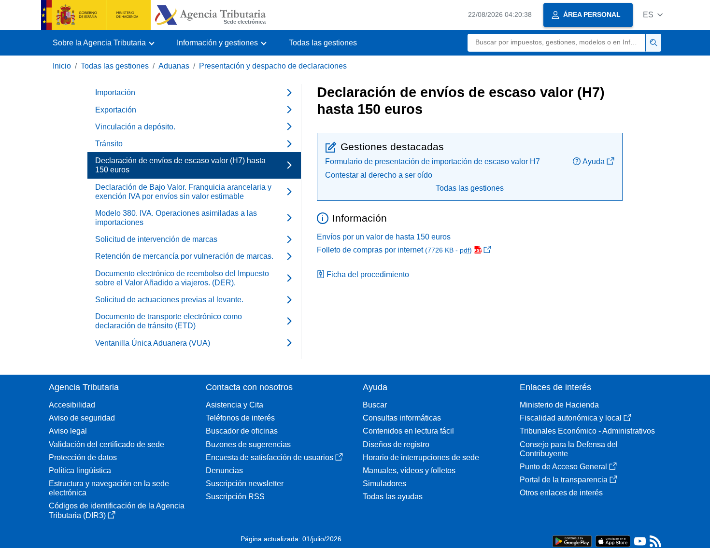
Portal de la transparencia (564, 480)
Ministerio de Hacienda (559, 405)
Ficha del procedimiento (368, 274)
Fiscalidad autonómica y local (571, 418)
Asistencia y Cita (234, 405)
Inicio (62, 66)
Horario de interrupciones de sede (421, 457)
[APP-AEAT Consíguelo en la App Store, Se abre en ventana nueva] (613, 540)
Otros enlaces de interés (561, 493)
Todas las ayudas (393, 496)
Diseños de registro (396, 444)
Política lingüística (80, 470)
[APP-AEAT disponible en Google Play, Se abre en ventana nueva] (572, 540)
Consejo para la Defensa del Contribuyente (569, 449)
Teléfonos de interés (240, 418)
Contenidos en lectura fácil (408, 431)
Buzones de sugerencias (248, 444)
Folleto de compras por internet (394, 250)
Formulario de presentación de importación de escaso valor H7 (432, 161)
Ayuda (593, 161)
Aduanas (173, 66)
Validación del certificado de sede (106, 444)
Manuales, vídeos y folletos (409, 470)
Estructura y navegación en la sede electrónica (109, 488)
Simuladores (384, 483)
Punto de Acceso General (563, 467)
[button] (653, 15)
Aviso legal (68, 431)
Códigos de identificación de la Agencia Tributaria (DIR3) (117, 510)
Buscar (375, 405)
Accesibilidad (72, 405)
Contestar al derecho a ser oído (378, 175)
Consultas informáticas (402, 418)
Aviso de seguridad (82, 418)
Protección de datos (83, 457)
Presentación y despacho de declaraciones (273, 66)
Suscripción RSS (235, 496)
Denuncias (224, 470)
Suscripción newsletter (245, 483)
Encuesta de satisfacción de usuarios (269, 457)
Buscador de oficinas (242, 431)
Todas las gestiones (323, 43)
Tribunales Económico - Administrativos (587, 431)
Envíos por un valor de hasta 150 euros (384, 237)
